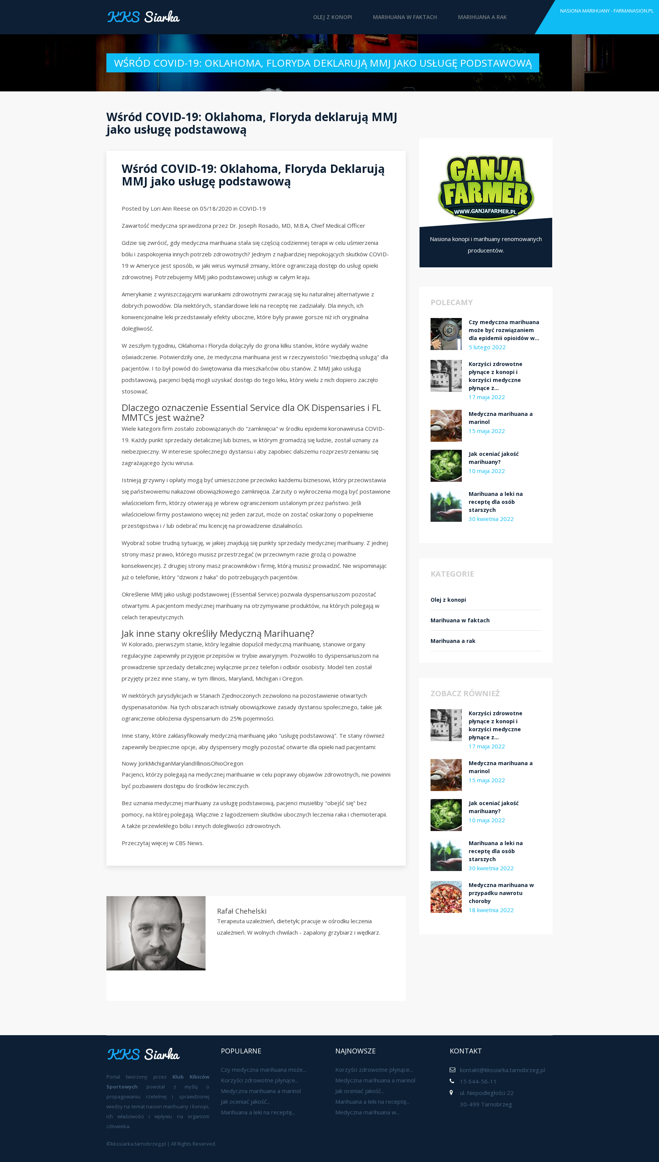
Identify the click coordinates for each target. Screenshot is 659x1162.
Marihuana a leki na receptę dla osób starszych (496, 501)
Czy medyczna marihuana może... (263, 1069)
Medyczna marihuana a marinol (501, 417)
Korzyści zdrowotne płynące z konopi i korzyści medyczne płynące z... (495, 376)
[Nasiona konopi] (486, 187)
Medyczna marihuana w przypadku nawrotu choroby (501, 893)
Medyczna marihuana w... (367, 1112)
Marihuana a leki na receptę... (258, 1112)
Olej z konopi (332, 17)
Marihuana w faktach (405, 17)
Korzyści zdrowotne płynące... (260, 1080)
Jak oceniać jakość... (245, 1101)
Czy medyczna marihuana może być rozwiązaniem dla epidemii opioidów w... (504, 330)
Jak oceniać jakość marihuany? (494, 457)
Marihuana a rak (482, 17)
